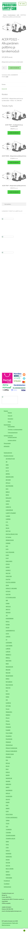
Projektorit (7, 880)
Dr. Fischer (8, 537)
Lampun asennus (8, 435)
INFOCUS (8, 606)
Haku (14, 931)
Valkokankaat (7, 887)
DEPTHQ (8, 531)
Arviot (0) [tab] (4, 89)
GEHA (7, 585)
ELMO (7, 555)
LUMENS (8, 648)
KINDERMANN (9, 618)
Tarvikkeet (6, 883)
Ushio (7, 844)
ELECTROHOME (10, 552)
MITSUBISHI (9, 682)
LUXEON (8, 651)
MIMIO (7, 679)
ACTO (7, 471)
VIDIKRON (8, 853)
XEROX (7, 871)
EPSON (8, 564)
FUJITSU (8, 579)
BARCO (8, 492)
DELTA (7, 528)
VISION (7, 859)
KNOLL (7, 621)
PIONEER (8, 727)
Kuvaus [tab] (4, 84)
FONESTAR (9, 576)
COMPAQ (8, 519)
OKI (7, 700)
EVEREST (8, 570)
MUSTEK (8, 688)
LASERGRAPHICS (10, 630)
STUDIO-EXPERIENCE (11, 817)
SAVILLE (8, 793)
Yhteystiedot (7, 443)
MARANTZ (8, 654)
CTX (7, 522)
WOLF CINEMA (9, 868)
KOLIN (7, 627)
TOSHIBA (8, 832)
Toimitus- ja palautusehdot (15, 429)
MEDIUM (8, 673)
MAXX (7, 663)
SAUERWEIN (9, 790)
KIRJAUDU (6, 446)
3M (6, 462)
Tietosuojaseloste (13, 432)
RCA (7, 760)
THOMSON (9, 829)
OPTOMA (8, 706)
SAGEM (7, 775)
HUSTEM (8, 594)
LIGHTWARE (9, 645)
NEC (7, 691)
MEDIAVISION (9, 666)
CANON (8, 501)
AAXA (7, 465)
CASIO (7, 504)
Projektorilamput (12, 15)
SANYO (7, 787)
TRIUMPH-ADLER (10, 838)
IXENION (8, 612)
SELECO (8, 799)
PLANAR (8, 730)
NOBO (7, 697)
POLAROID (9, 736)
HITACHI (8, 591)
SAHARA (8, 781)
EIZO (7, 549)
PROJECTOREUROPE (11, 751)
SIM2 (7, 805)
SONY (7, 811)
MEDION (8, 669)
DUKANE (8, 543)
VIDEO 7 (8, 850)
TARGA (7, 820)
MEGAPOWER (9, 676)
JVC (7, 615)
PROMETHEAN (10, 754)
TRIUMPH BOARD (10, 835)
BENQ (7, 495)
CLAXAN (8, 516)
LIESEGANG (9, 642)
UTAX (7, 847)
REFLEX (8, 763)
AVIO (7, 489)
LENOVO (8, 636)
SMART (8, 808)
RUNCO (8, 772)
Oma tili (10, 415)
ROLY (7, 769)
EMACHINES (9, 561)
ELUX (7, 558)
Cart (22, 930)
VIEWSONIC (9, 856)
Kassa (9, 421)
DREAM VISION (10, 540)
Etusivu (5, 15)
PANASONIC (9, 712)
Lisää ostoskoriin (14, 68)
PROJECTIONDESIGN (11, 748)
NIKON (7, 694)
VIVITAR (8, 862)
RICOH (7, 766)
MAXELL (8, 657)
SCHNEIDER (9, 796)
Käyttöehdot (7, 424)
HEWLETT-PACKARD (11, 588)
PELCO (7, 718)
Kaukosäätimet (8, 452)
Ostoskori (10, 418)
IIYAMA (7, 603)
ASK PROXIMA (9, 486)
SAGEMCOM (9, 778)
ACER (18, 15)
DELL (7, 525)
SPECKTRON (9, 814)
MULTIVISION (9, 685)
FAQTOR (8, 573)
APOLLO (8, 483)
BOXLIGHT (8, 498)
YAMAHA (8, 874)
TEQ (7, 826)
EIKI (7, 546)
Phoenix (8, 724)
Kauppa (6, 411)
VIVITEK (8, 865)
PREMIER (8, 742)
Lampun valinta (12, 440)
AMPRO (8, 474)
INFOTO (8, 609)
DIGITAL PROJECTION (12, 534)
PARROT (8, 715)
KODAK (8, 624)
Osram (7, 709)
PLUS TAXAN (9, 733)
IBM (7, 600)
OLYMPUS (8, 703)
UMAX (7, 841)
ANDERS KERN (10, 477)
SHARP (7, 802)
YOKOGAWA (9, 877)
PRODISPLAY (9, 745)
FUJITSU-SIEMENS (10, 582)
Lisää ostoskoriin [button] (14, 133)
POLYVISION (9, 739)
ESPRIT (8, 567)
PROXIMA (8, 757)
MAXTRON (8, 660)
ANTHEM (8, 480)
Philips (7, 721)
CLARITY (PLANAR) (11, 513)
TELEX (7, 823)
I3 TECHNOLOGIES (11, 597)
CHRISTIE (8, 507)
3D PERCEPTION (10, 458)
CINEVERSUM (9, 510)
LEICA (7, 633)
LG (6, 639)
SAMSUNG (8, 784)
